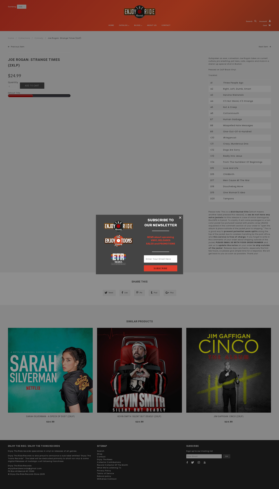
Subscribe (160, 268)
